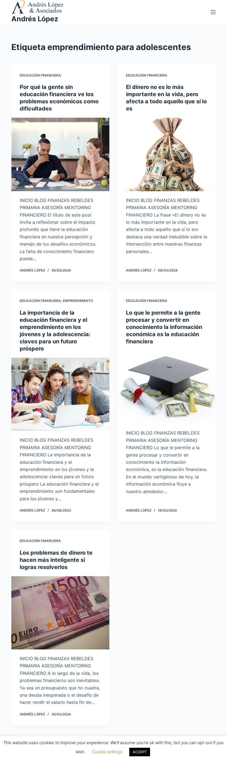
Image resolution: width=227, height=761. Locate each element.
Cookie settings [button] (107, 751)
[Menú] (213, 12)
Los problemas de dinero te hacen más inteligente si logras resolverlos (56, 559)
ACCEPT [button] (140, 752)
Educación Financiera (40, 75)
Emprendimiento (78, 301)
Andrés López (34, 19)
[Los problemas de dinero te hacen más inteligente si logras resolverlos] (60, 613)
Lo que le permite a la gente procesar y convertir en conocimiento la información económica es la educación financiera (164, 327)
